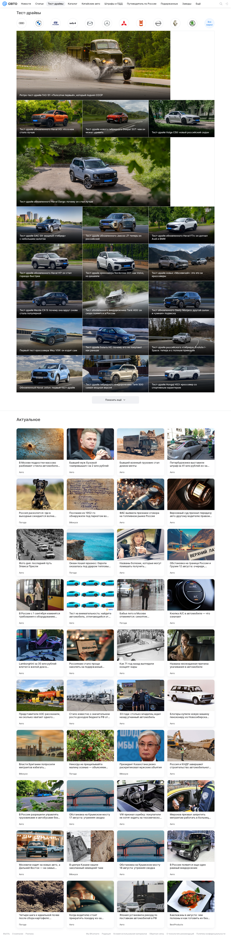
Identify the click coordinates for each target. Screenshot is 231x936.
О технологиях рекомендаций (180, 934)
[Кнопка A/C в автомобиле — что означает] (190, 602)
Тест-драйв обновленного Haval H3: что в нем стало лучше (47, 131)
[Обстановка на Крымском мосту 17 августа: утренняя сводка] (90, 803)
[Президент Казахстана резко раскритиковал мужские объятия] (140, 753)
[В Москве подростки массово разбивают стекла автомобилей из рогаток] (40, 451)
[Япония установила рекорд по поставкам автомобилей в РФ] (140, 904)
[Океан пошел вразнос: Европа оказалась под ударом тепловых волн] (90, 552)
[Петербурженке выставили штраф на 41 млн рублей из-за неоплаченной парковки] (190, 451)
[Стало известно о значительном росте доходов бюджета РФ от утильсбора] (90, 703)
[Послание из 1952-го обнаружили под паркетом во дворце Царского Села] (90, 502)
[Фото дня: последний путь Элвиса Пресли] (40, 552)
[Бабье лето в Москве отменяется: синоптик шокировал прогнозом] (140, 602)
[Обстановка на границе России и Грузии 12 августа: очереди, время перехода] (190, 552)
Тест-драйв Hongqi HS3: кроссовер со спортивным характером (174, 386)
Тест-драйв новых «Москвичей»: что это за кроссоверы (177, 274)
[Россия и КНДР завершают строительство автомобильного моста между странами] (190, 753)
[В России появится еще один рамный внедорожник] (190, 854)
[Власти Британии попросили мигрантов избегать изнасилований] (40, 753)
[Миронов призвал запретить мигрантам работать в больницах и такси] (190, 803)
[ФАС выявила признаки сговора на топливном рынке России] (140, 502)
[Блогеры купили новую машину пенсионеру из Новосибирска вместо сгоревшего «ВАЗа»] (190, 703)
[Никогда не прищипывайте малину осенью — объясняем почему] (90, 753)
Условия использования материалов (130, 934)
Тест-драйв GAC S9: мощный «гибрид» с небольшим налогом (43, 237)
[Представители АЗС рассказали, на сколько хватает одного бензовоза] (40, 703)
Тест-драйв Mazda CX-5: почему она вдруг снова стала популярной (49, 312)
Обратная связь (156, 934)
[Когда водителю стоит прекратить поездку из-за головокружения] (90, 904)
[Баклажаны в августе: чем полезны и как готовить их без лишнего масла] (190, 904)
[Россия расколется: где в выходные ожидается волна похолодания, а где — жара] (40, 502)
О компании (17, 934)
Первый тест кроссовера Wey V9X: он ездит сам (48, 350)
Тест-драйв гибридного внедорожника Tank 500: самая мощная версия (115, 386)
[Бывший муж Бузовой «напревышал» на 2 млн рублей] (90, 451)
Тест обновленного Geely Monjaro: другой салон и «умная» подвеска (180, 312)
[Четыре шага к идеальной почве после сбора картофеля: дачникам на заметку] (40, 904)
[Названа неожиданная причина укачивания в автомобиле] (190, 653)
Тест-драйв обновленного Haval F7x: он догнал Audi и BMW (180, 237)
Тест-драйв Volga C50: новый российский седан (180, 132)
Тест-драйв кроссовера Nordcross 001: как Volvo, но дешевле (115, 274)
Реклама (30, 934)
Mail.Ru (6, 934)
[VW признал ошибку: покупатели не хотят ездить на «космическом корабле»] (140, 803)
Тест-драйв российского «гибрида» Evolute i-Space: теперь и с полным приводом (179, 349)
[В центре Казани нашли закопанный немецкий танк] (90, 854)
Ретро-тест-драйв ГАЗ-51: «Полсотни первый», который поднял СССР (61, 95)
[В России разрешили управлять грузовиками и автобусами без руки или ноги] (40, 803)
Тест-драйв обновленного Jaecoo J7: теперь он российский (113, 237)
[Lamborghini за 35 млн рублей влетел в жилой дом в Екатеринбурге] (40, 653)
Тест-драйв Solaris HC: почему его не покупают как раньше (114, 349)
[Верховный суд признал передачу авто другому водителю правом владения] (190, 502)
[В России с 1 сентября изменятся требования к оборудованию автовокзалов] (40, 602)
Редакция (106, 934)
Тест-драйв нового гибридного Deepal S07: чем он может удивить (115, 131)
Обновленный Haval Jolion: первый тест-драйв (47, 387)
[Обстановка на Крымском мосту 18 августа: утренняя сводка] (140, 854)
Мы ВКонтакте (92, 934)
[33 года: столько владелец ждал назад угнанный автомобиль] (140, 703)
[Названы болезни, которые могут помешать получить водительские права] (140, 552)
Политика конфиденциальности (210, 934)
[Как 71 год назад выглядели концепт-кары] (140, 653)
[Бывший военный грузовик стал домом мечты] (140, 451)
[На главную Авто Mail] (12, 4)
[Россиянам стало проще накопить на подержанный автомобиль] (90, 653)
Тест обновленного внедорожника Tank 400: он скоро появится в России (114, 312)
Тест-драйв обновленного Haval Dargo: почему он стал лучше (56, 201)
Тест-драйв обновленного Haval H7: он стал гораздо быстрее (46, 274)
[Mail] (5, 4)
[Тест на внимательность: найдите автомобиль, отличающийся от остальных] (90, 602)
